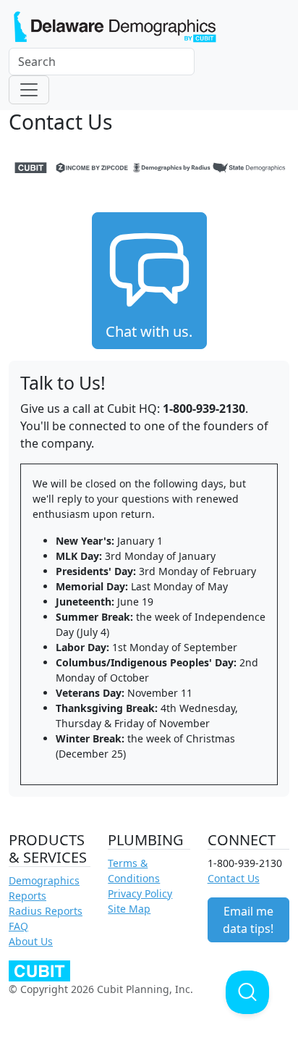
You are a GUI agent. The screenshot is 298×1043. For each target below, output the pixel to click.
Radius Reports (45, 911)
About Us (31, 941)
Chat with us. (149, 331)
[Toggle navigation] (29, 89)
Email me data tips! (248, 920)
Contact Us (234, 878)
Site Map (129, 909)
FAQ (18, 926)
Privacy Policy (140, 893)
